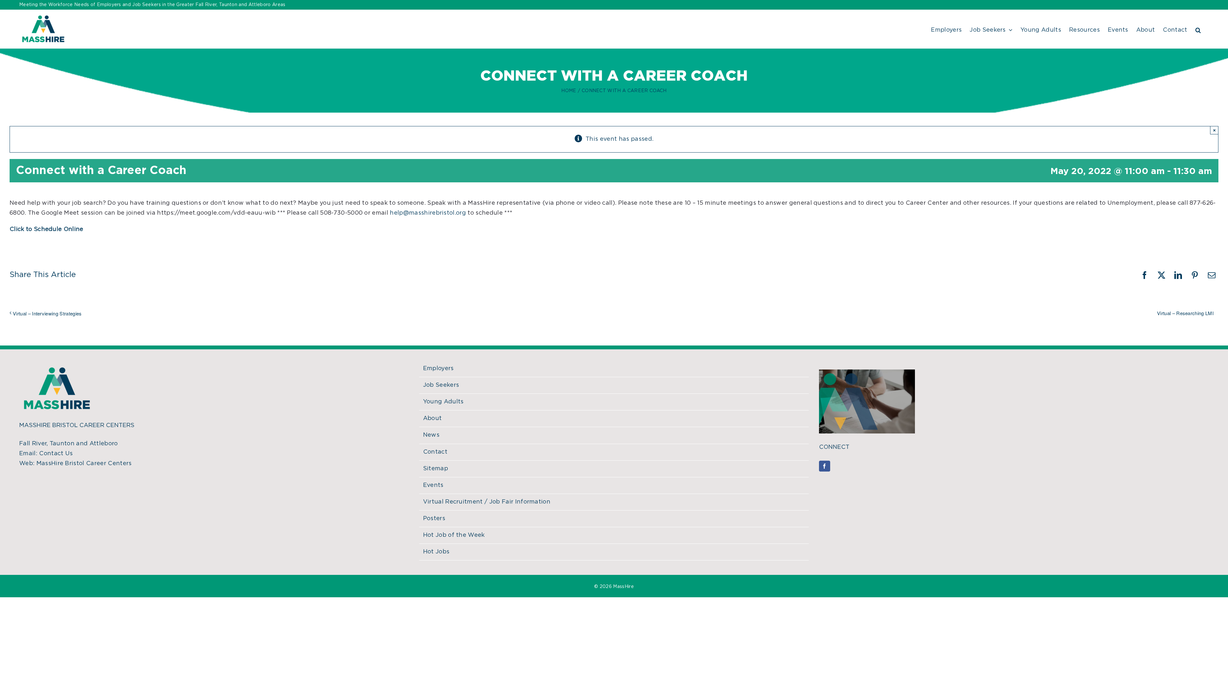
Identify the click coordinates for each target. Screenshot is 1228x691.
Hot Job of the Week (454, 535)
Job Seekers (441, 385)
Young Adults (443, 402)
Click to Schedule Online (46, 229)
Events (433, 485)
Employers (438, 368)
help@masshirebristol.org (428, 213)
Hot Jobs (436, 552)
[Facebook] (824, 466)
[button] (1198, 29)
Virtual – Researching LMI (1185, 313)
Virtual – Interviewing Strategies (47, 313)
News (431, 435)
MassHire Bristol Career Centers (84, 463)
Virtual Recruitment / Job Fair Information (486, 502)
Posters (434, 518)
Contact (435, 452)
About (432, 418)
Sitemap (435, 469)
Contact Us (56, 454)
